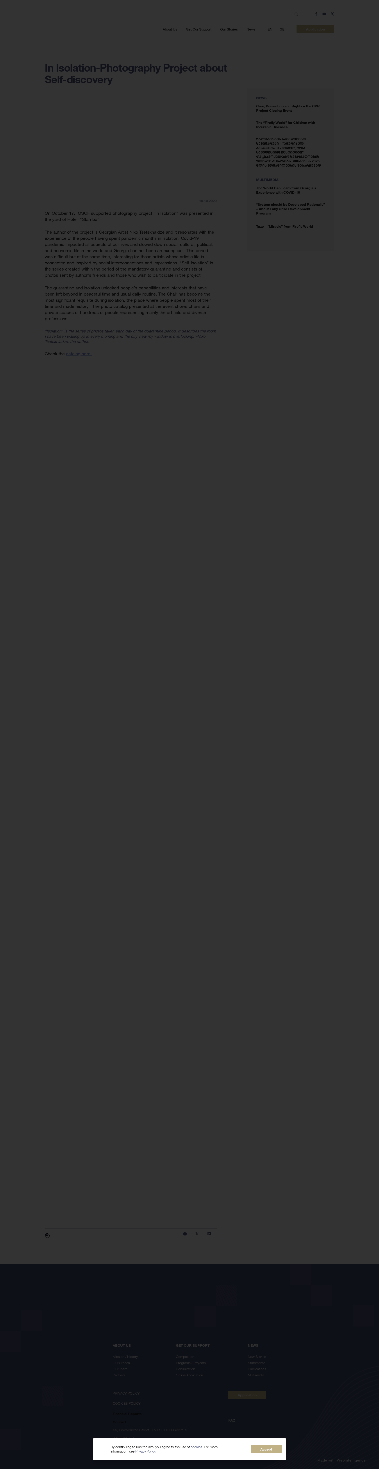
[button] (266, 1449)
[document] (189, 734)
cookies (196, 1447)
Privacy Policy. (145, 1451)
